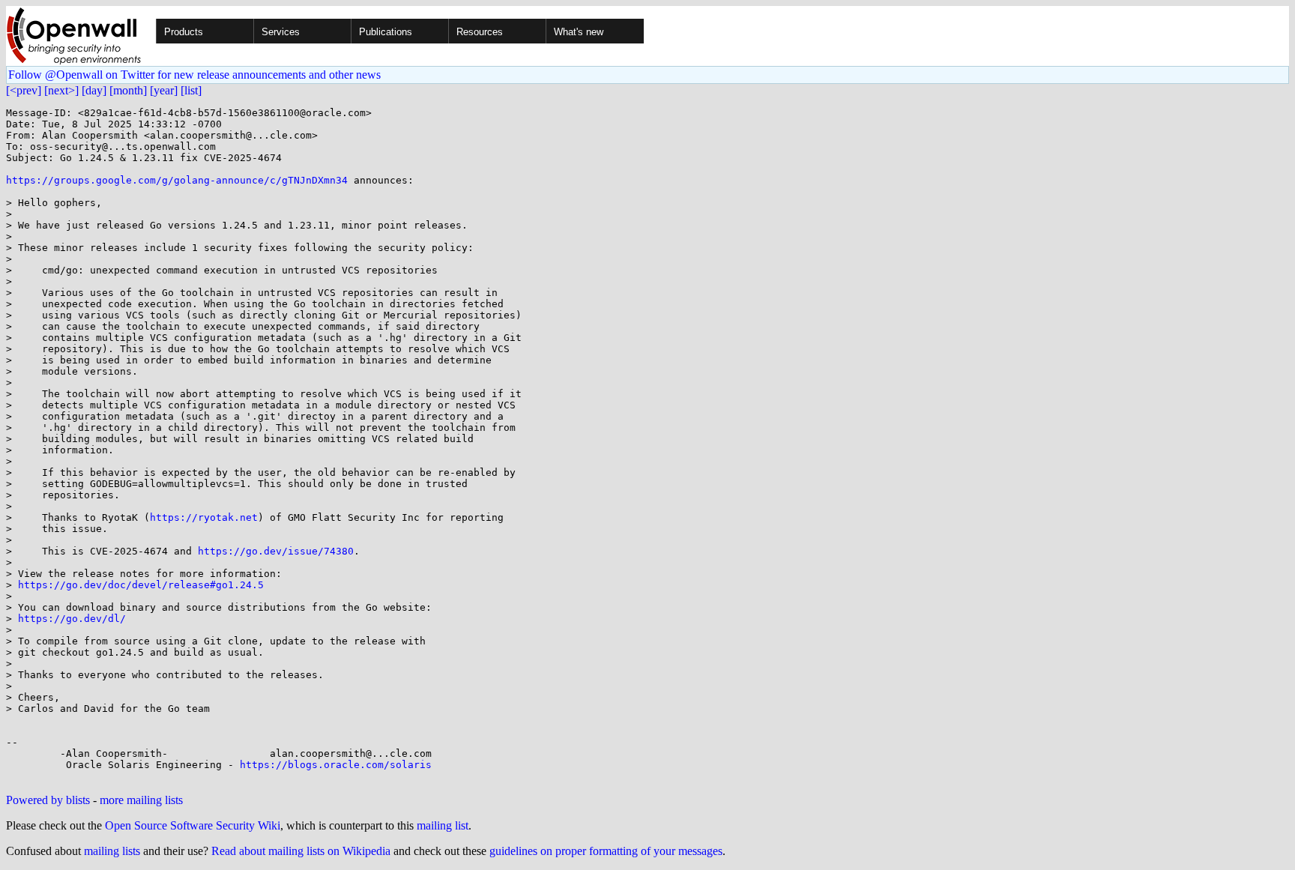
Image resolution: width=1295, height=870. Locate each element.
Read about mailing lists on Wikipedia (300, 851)
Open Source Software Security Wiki (192, 825)
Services (281, 31)
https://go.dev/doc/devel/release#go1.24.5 (141, 584)
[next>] (61, 90)
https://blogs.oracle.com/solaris (336, 764)
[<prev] (23, 90)
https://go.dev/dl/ (72, 618)
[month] (128, 90)
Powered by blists (48, 800)
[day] (94, 90)
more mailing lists (141, 800)
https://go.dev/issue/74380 (276, 551)
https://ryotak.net (204, 517)
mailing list (442, 825)
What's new (578, 31)
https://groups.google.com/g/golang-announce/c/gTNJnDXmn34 (177, 180)
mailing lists (112, 851)
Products (183, 31)
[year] (164, 90)
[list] (191, 90)
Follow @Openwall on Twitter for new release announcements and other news (194, 74)
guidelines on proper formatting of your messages (605, 851)
